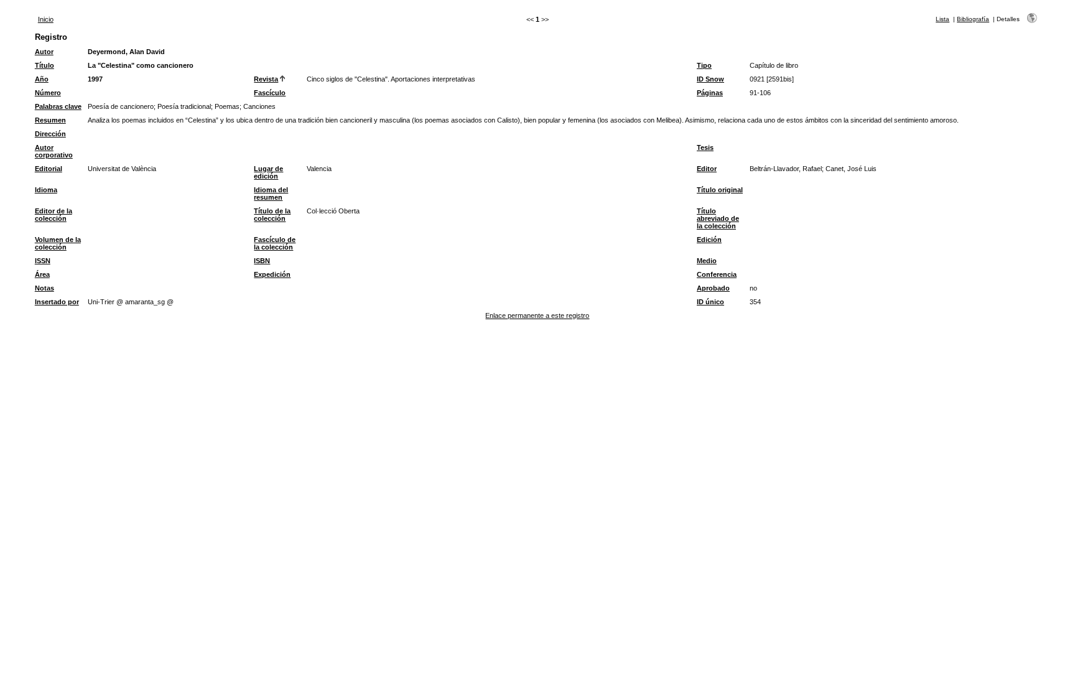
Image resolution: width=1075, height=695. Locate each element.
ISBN (262, 260)
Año (42, 79)
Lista (942, 19)
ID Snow (710, 79)
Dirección (50, 134)
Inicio (46, 19)
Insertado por (57, 302)
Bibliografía (973, 19)
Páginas (710, 92)
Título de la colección (272, 214)
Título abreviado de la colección (718, 218)
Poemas (227, 106)
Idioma (46, 190)
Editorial (48, 168)
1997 (95, 79)
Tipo (704, 65)
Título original (720, 190)
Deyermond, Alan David (126, 51)
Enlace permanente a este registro (537, 315)
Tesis (705, 147)
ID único (710, 302)
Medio (707, 260)
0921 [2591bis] (772, 79)
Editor (707, 168)
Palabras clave (58, 106)
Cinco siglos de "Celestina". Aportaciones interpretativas (391, 79)
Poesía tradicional (184, 106)
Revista (266, 79)
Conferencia (717, 274)
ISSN (42, 260)
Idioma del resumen (271, 193)
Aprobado (713, 288)
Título (44, 65)
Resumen (50, 120)
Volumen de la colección (58, 243)
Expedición (272, 274)
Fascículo (270, 92)
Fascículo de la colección (275, 243)
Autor (44, 51)
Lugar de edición (268, 172)
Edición (709, 239)
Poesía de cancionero (121, 106)
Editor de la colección (53, 214)
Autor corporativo (54, 151)
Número (48, 92)
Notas (44, 288)
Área (42, 274)
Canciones (259, 106)
